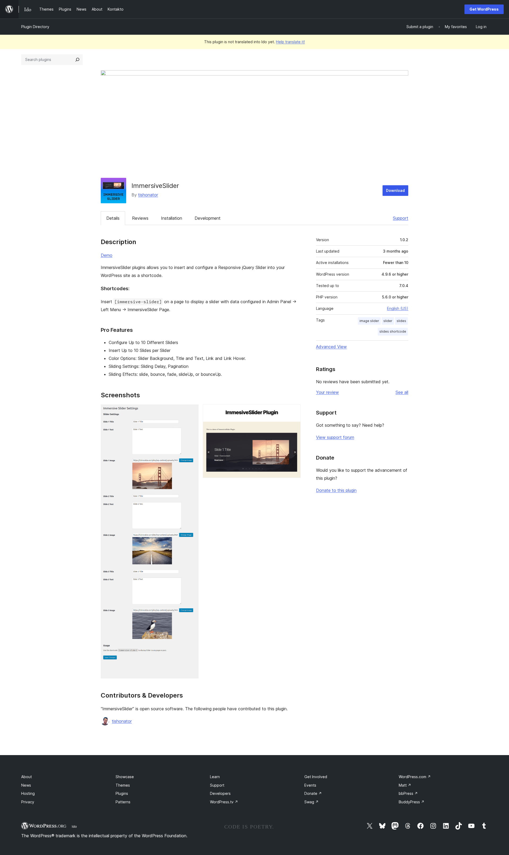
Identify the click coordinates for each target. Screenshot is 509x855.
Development (208, 218)
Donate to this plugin (336, 490)
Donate (313, 793)
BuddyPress (411, 802)
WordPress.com (415, 776)
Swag (311, 802)
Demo (106, 255)
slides (401, 321)
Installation (171, 218)
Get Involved (315, 776)
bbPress (408, 793)
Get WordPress (484, 9)
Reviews (140, 218)
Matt (405, 785)
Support (400, 218)
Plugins (122, 793)
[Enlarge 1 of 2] (191, 411)
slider (387, 321)
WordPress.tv (224, 802)
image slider (369, 321)
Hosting (28, 793)
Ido (74, 826)
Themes (123, 785)
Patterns (123, 802)
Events (310, 785)
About (26, 776)
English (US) (397, 308)
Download (395, 190)
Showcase (125, 776)
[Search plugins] (77, 59)
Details (113, 218)
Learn (215, 776)
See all (402, 392)
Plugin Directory (35, 26)
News (26, 785)
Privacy (27, 802)
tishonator (148, 194)
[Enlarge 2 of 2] (293, 411)
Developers (220, 793)
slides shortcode (392, 331)
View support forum (335, 437)
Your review (327, 392)
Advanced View (331, 346)
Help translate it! (290, 41)
